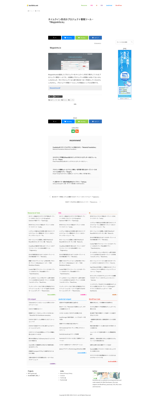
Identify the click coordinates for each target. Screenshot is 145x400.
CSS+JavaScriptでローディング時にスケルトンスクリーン (72, 329)
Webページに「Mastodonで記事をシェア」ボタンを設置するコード (72, 308)
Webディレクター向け (55, 100)
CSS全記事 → (53, 363)
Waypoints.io (54, 88)
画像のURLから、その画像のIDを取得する (101, 302)
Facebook (63, 380)
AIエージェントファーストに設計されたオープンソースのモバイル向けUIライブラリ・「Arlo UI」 (103, 262)
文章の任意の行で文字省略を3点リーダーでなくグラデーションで (41, 359)
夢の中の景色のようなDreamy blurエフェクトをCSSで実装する (42, 340)
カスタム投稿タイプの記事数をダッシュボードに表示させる (103, 308)
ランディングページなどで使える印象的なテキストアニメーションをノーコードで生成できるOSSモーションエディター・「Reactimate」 (41, 288)
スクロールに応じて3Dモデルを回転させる (70, 313)
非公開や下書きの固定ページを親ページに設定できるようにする (103, 314)
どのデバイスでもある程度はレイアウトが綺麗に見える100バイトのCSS (42, 333)
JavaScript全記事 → (82, 352)
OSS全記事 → (83, 294)
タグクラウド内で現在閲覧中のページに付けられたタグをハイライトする (103, 356)
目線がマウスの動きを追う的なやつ (68, 323)
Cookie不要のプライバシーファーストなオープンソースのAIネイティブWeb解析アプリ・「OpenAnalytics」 (42, 271)
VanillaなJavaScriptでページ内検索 (69, 334)
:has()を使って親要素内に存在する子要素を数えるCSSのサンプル (41, 346)
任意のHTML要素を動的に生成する (68, 302)
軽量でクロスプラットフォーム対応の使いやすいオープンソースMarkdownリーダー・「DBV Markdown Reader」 (42, 263)
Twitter (62, 378)
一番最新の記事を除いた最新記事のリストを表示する (103, 320)
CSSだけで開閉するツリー (36, 309)
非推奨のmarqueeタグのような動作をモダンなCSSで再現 (41, 352)
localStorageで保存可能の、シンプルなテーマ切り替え (72, 318)
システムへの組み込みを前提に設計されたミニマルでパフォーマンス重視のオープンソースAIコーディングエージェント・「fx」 (42, 233)
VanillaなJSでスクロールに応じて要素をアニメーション (71, 339)
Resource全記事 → (51, 294)
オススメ (65, 100)
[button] (131, 42)
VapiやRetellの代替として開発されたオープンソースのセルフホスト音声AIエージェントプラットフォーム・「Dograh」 (103, 269)
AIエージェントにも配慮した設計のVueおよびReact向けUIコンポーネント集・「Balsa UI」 (41, 241)
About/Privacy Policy (66, 373)
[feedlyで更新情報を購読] (73, 131)
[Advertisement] (75, 29)
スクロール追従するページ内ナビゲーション (71, 345)
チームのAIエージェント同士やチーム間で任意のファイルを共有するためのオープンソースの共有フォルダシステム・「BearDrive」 (42, 280)
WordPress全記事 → (112, 361)
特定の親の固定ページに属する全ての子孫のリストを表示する (103, 327)
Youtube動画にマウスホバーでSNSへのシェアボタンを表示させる (103, 350)
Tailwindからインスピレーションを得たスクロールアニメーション (42, 304)
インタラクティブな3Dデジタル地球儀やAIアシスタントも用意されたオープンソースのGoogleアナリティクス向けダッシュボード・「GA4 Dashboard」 (103, 287)
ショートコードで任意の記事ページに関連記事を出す (103, 333)
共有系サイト (59, 96)
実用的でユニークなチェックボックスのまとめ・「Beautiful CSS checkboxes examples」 (42, 314)
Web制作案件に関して (34, 375)
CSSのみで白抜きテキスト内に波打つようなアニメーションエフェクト (41, 327)
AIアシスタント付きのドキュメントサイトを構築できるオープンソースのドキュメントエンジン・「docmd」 (103, 278)
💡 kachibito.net (32, 5)
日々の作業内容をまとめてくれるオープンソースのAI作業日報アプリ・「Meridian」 (41, 256)
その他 (51, 96)
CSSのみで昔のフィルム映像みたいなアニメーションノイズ (41, 320)
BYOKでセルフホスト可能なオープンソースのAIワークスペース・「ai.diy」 (41, 226)
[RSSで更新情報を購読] (77, 131)
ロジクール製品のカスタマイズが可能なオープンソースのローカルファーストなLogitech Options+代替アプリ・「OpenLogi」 (41, 218)
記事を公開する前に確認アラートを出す (100, 345)
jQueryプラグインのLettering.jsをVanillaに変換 (72, 349)
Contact (62, 375)
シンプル (72, 100)
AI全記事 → (114, 294)
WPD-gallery (31, 373)
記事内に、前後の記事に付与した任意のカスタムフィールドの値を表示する (103, 340)
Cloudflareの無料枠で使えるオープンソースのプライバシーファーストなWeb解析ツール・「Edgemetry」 (41, 248)
